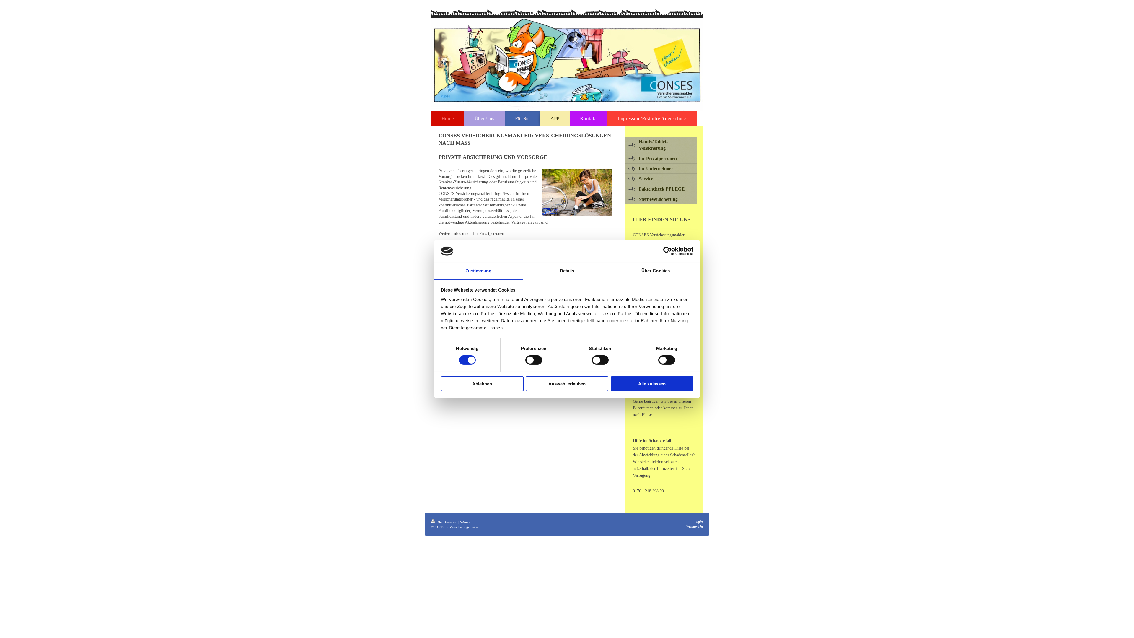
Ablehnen (482, 383)
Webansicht (694, 527)
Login (698, 522)
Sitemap (465, 522)
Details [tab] (567, 270)
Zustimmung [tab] (478, 270)
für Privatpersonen (488, 233)
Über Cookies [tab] (655, 270)
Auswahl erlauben (567, 383)
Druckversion (447, 522)
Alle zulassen (652, 383)
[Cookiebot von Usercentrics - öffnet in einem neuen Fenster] (667, 251)
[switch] (533, 360)
